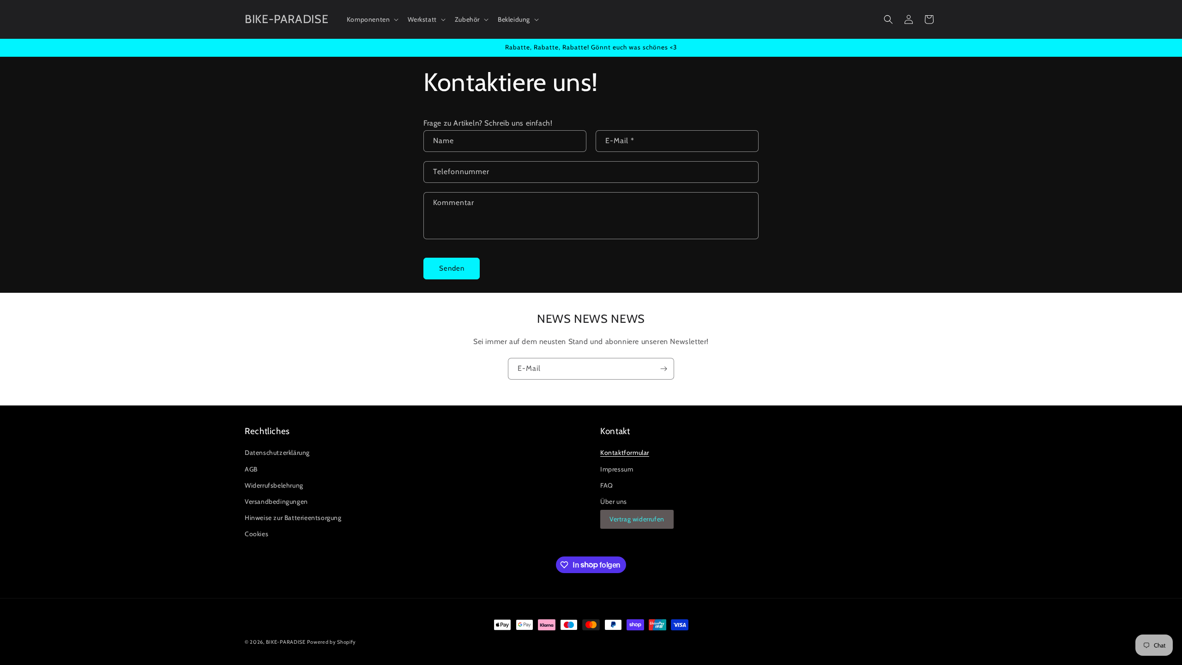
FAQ (606, 485)
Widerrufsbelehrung (274, 485)
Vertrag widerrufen (636, 519)
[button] (372, 19)
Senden (451, 268)
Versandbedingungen (276, 501)
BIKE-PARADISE (286, 642)
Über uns (613, 501)
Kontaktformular (624, 452)
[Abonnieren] (663, 369)
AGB (251, 469)
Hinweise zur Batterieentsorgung (293, 518)
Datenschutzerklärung (277, 452)
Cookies (256, 534)
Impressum (616, 469)
